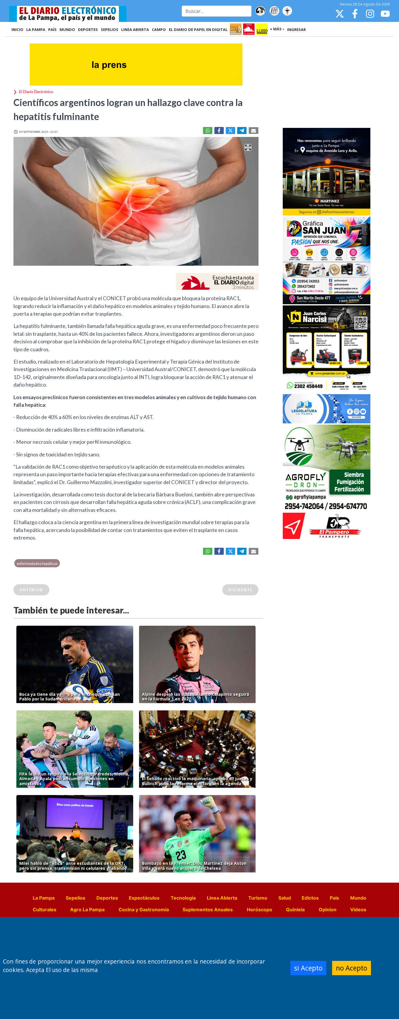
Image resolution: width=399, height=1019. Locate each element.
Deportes (107, 898)
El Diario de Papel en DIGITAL (198, 29)
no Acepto (351, 968)
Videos (358, 909)
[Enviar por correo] (254, 130)
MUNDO (67, 29)
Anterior (31, 589)
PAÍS (52, 29)
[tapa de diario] (274, 11)
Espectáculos (144, 898)
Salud (284, 898)
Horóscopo (259, 909)
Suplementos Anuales (208, 909)
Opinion (327, 909)
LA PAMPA (35, 29)
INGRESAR (296, 29)
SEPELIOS (109, 29)
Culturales (44, 909)
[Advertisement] (326, 83)
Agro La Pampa (87, 909)
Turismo (257, 898)
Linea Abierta (222, 898)
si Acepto (308, 968)
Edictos (310, 898)
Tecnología (183, 898)
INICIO (17, 29)
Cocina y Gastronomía (144, 909)
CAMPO (159, 29)
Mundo (358, 898)
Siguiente (240, 589)
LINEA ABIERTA (135, 29)
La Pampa (44, 898)
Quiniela (295, 909)
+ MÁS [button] (276, 29)
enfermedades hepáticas (37, 563)
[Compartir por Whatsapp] (207, 130)
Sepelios (75, 898)
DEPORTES (88, 29)
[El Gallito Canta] (260, 11)
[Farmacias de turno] (287, 11)
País (334, 898)
